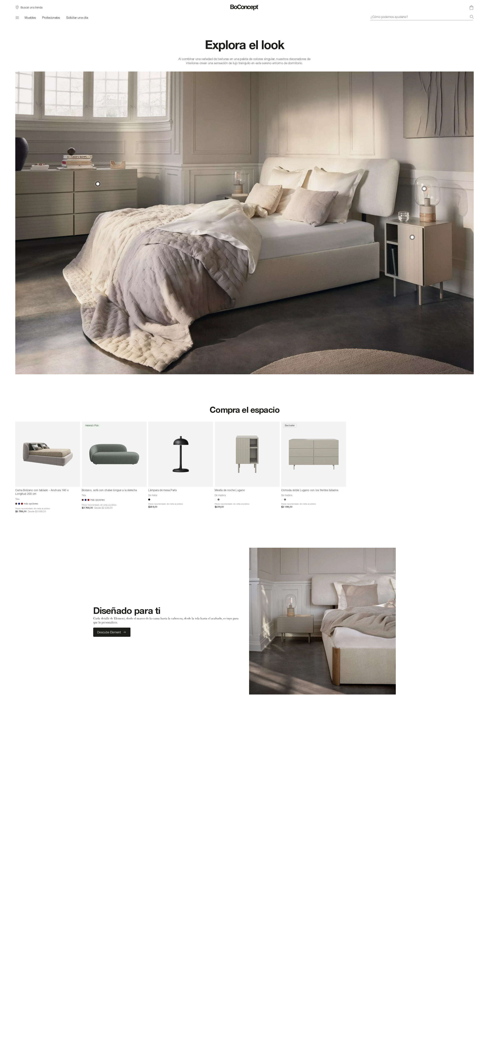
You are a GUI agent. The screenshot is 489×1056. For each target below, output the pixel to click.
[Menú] (17, 17)
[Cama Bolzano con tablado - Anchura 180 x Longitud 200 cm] (47, 454)
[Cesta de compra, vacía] (471, 7)
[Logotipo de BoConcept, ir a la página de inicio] (244, 7)
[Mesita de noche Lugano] (247, 454)
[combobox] (422, 17)
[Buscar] (472, 17)
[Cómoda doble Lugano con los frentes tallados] (313, 454)
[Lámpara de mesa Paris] (180, 454)
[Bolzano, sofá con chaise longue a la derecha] (114, 454)
